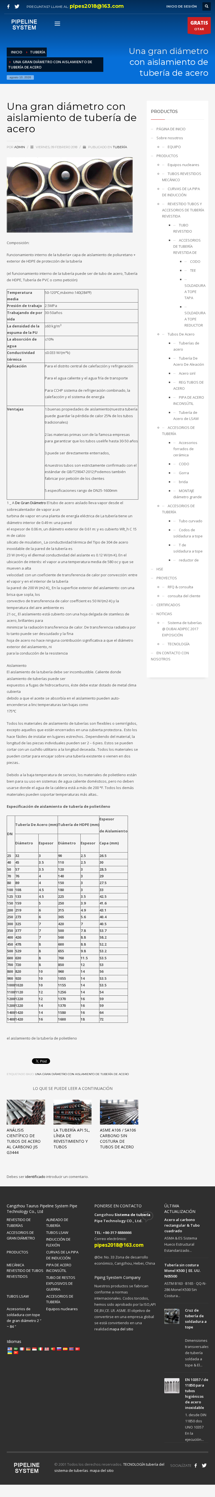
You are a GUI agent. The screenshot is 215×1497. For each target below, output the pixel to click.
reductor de (189, 560)
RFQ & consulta (180, 586)
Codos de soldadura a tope (188, 533)
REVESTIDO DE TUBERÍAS (19, 1222)
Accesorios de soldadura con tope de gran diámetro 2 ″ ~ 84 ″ (24, 1317)
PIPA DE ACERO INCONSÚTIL (188, 400)
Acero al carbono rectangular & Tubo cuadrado (182, 1225)
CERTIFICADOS (168, 604)
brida (183, 481)
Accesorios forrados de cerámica (185, 448)
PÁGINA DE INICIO (171, 128)
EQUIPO (174, 146)
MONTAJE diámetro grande (187, 493)
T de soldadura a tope (188, 548)
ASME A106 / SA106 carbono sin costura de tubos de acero (118, 1138)
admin (20, 147)
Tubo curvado (190, 520)
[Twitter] (17, 6)
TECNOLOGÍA (179, 643)
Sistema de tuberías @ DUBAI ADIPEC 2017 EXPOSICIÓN (182, 628)
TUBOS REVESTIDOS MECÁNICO (181, 176)
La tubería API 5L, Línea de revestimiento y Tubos (71, 1138)
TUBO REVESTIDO (182, 228)
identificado (35, 1176)
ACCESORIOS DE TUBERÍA (178, 430)
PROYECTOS (166, 577)
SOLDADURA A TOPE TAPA (194, 291)
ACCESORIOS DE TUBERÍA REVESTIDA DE (187, 246)
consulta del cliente (184, 595)
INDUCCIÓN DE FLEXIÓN (58, 1242)
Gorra (184, 472)
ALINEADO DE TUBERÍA (57, 1222)
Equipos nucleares (183, 164)
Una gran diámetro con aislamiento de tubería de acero (82, 1074)
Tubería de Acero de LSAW (186, 415)
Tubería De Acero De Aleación (188, 361)
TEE (193, 270)
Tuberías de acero (186, 346)
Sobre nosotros (169, 137)
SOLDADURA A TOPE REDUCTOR (194, 319)
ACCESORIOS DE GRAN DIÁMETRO (21, 1235)
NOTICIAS (164, 613)
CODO (195, 261)
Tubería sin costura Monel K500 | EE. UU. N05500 (182, 1270)
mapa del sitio (121, 1328)
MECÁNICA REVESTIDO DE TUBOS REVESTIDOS (25, 1270)
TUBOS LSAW (57, 1232)
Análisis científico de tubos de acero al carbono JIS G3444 (24, 1141)
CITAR (199, 25)
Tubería (120, 147)
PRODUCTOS (167, 155)
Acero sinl (187, 373)
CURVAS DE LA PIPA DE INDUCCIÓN (181, 191)
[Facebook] (8, 6)
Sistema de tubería (132, 1214)
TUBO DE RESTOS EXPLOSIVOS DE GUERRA (60, 1283)
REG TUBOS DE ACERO (188, 385)
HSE (159, 569)
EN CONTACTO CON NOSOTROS (170, 656)
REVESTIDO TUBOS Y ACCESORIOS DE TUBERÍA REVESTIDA (183, 210)
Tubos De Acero (181, 334)
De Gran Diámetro (30, 502)
